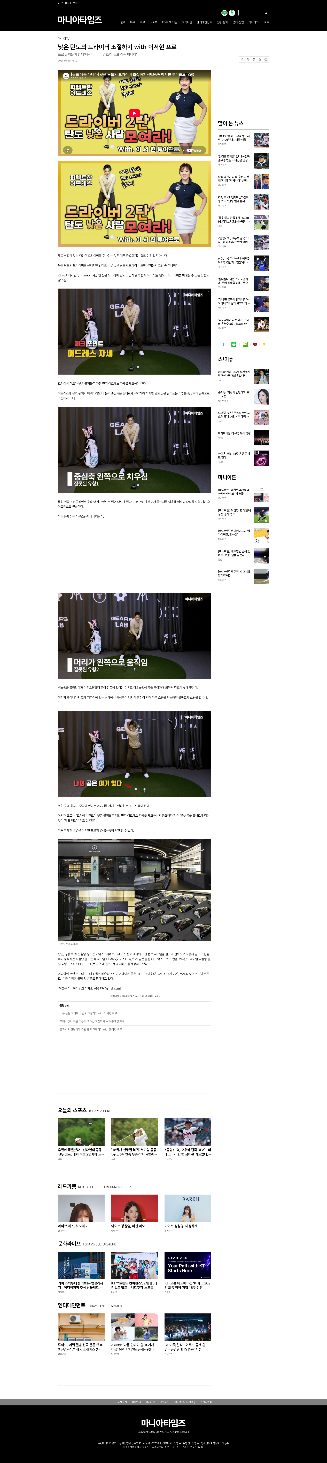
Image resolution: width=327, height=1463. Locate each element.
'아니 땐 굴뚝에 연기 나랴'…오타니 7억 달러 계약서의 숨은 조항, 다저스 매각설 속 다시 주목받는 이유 (234, 301)
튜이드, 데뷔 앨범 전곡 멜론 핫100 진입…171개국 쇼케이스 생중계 (80, 1347)
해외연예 (169, 1354)
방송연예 (62, 1354)
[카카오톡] (254, 59)
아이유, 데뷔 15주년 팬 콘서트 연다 (234, 455)
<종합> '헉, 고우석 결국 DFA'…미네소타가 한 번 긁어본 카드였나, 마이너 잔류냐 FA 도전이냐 (188, 1152)
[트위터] (248, 59)
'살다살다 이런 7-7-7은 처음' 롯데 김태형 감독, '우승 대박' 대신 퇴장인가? (233, 281)
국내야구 (222, 165)
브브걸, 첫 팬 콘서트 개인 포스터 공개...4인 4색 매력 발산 (234, 415)
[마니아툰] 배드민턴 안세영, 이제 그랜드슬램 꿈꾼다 (234, 553)
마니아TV (254, 22)
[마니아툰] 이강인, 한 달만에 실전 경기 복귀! (234, 512)
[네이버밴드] (260, 59)
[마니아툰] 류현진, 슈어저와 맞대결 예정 (234, 573)
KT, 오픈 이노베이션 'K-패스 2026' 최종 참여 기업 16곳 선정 (187, 1285)
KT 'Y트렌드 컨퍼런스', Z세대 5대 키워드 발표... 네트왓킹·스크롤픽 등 (134, 1285)
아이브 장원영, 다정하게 (181, 1226)
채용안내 (136, 1402)
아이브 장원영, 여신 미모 (128, 1226)
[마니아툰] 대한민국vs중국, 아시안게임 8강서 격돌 (234, 492)
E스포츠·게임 (169, 22)
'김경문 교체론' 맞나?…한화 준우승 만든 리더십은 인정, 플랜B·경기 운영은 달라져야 (234, 158)
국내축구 (222, 498)
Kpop (220, 380)
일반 (220, 559)
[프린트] (266, 59)
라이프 (61, 1292)
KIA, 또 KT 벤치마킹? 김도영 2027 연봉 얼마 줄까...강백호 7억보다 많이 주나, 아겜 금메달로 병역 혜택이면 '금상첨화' (234, 199)
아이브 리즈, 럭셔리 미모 (75, 1226)
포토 (266, 22)
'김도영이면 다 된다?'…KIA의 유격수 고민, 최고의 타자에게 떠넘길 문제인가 (233, 322)
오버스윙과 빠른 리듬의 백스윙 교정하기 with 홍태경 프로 (92, 1021)
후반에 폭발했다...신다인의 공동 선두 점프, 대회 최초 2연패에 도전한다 (81, 1152)
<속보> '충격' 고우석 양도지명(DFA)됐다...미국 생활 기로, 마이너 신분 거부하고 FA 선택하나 (234, 138)
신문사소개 (121, 1402)
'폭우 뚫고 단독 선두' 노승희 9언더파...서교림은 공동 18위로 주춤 (234, 219)
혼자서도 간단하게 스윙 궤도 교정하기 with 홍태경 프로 (91, 1029)
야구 (132, 22)
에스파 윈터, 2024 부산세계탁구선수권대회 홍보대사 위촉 (234, 374)
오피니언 (187, 22)
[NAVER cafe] (233, 344)
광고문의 (164, 1402)
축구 (142, 22)
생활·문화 (222, 22)
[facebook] (223, 344)
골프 (123, 22)
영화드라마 (223, 400)
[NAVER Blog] (245, 344)
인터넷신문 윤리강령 (185, 1402)
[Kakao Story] (263, 344)
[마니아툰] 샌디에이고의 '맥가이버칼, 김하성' (234, 532)
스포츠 (153, 22)
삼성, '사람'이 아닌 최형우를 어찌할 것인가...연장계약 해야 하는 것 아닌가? (234, 260)
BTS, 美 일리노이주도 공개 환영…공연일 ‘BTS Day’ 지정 (185, 1347)
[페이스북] (242, 59)
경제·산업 (238, 22)
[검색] (266, 13)
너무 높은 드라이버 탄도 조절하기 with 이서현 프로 (88, 1013)
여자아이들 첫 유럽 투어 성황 (234, 433)
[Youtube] (255, 344)
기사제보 (150, 1402)
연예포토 (62, 1230)
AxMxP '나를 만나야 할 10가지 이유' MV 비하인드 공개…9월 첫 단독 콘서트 (133, 1347)
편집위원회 (206, 1402)
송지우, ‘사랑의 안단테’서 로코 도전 (233, 394)
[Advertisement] (101, 552)
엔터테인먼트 (204, 22)
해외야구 (169, 1159)
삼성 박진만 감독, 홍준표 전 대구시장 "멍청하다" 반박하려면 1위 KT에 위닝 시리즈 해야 (233, 179)
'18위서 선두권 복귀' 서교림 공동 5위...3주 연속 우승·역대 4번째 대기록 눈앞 (133, 1152)
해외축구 (222, 518)
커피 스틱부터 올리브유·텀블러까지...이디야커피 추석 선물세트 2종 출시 (81, 1285)
